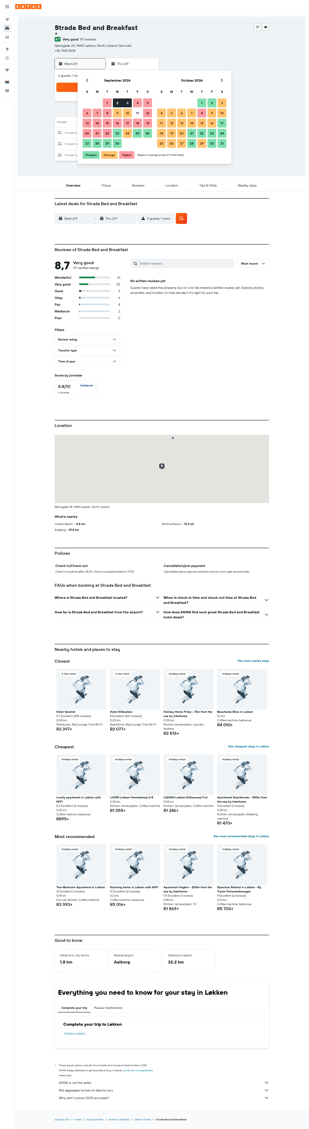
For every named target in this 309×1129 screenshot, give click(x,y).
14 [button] (97, 123)
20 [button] (87, 133)
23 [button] (117, 133)
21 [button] (97, 133)
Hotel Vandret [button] (65, 712)
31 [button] (222, 143)
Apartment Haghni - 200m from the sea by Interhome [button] (188, 889)
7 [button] (97, 113)
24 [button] (127, 133)
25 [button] (137, 133)
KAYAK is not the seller (75, 1083)
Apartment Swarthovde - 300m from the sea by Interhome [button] (242, 799)
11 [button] (137, 113)
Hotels (78, 1119)
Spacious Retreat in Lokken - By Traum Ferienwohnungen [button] (239, 889)
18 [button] (137, 123)
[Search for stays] (7, 28)
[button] (7, 6)
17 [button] (127, 123)
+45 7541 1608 (65, 50)
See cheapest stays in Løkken (248, 746)
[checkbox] (76, 389)
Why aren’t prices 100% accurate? (84, 1098)
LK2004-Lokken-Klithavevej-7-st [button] (185, 797)
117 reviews (88, 39)
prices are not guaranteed (138, 1070)
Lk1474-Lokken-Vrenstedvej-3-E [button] (131, 797)
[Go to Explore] (7, 49)
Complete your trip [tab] (74, 1008)
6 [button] (87, 113)
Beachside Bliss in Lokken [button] (235, 712)
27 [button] (87, 143)
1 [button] (107, 103)
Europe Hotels (95, 1119)
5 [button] (148, 103)
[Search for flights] (7, 19)
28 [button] (97, 143)
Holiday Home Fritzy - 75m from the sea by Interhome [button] (188, 714)
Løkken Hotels (143, 1119)
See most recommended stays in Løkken (241, 836)
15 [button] (107, 123)
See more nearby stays (253, 661)
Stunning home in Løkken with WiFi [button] (134, 887)
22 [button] (107, 133)
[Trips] (7, 70)
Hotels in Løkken (75, 1033)
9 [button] (117, 113)
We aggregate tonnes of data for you (86, 1090)
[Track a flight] (7, 58)
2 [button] (117, 103)
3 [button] (127, 103)
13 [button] (87, 123)
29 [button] (107, 143)
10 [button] (127, 113)
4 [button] (138, 103)
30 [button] (117, 143)
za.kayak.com (62, 1119)
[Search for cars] (7, 37)
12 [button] (147, 113)
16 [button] (117, 123)
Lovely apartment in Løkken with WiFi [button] (78, 799)
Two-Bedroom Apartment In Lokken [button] (80, 887)
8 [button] (107, 113)
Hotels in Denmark (118, 1119)
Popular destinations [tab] (108, 1008)
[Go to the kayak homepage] (28, 6)
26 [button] (147, 133)
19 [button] (147, 123)
